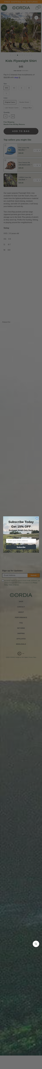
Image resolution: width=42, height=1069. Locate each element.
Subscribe (21, 547)
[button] (36, 944)
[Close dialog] (37, 518)
